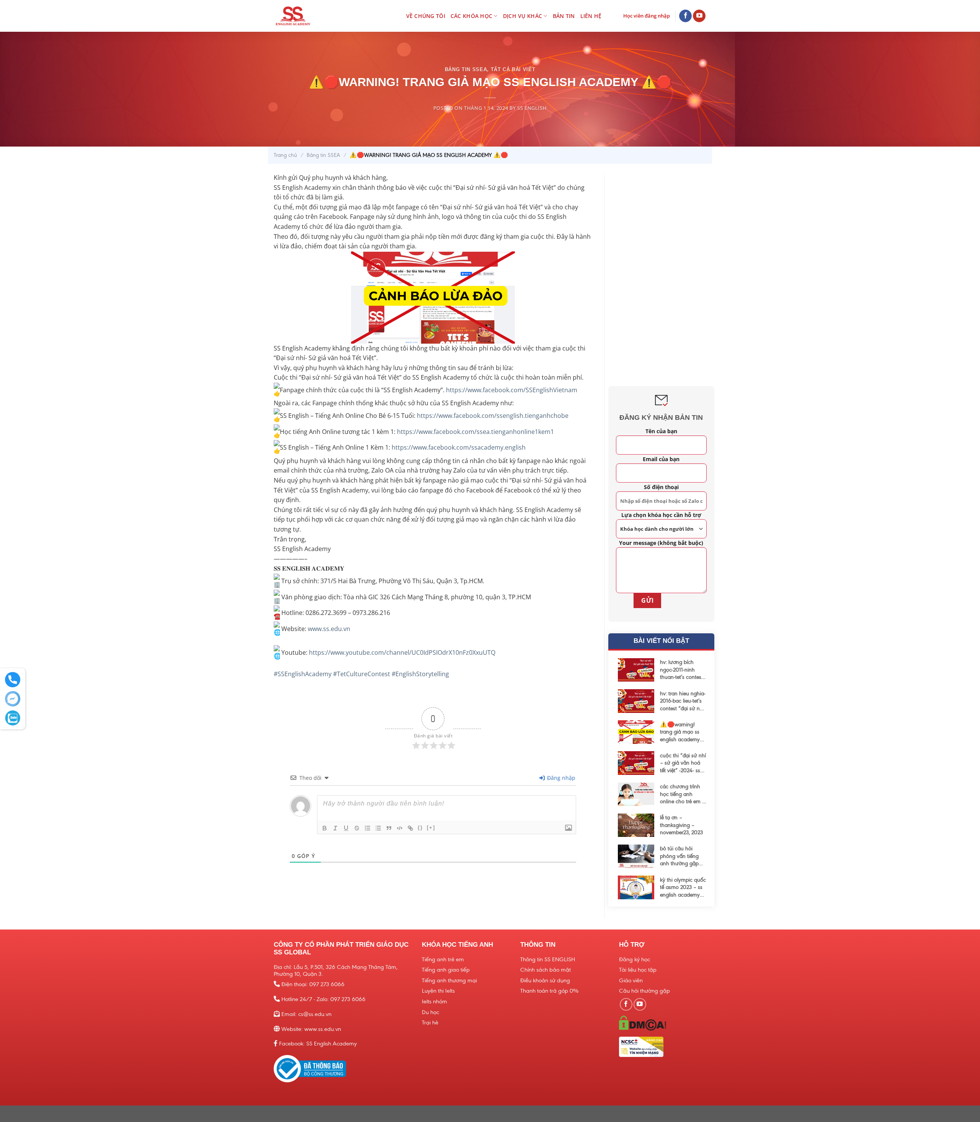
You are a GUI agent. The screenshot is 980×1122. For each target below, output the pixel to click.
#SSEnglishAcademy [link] (303, 674)
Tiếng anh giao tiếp (446, 969)
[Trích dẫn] (389, 828)
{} (420, 827)
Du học (430, 1012)
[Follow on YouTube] (699, 16)
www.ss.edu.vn (322, 1029)
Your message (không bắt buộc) (661, 542)
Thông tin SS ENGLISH (547, 959)
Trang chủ (285, 155)
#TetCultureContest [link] (361, 674)
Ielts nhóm (434, 1001)
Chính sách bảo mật (545, 969)
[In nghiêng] (335, 828)
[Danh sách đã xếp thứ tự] (367, 828)
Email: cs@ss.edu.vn (306, 1014)
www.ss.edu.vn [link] (329, 629)
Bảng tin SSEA (466, 69)
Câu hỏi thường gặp (644, 990)
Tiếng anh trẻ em (443, 959)
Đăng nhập (560, 777)
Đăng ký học (634, 959)
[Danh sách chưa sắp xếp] (378, 828)
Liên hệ (591, 16)
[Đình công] (356, 828)
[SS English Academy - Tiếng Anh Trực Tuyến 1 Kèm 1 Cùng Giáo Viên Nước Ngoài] (307, 16)
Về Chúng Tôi (425, 16)
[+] (431, 827)
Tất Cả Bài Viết (513, 69)
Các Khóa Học (471, 16)
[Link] (410, 828)
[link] (511, 390)
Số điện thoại (661, 487)
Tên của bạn (661, 431)
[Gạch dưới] (346, 828)
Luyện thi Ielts (438, 990)
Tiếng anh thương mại (449, 980)
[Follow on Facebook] (685, 16)
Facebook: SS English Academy (318, 1043)
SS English (532, 107)
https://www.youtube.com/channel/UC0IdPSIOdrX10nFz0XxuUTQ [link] (402, 652)
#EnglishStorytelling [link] (420, 674)
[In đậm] (324, 828)
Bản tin (564, 16)
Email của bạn (661, 459)
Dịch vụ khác (522, 16)
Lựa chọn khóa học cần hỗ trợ (661, 515)
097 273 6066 (327, 984)
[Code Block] (399, 828)
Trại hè (430, 1022)
